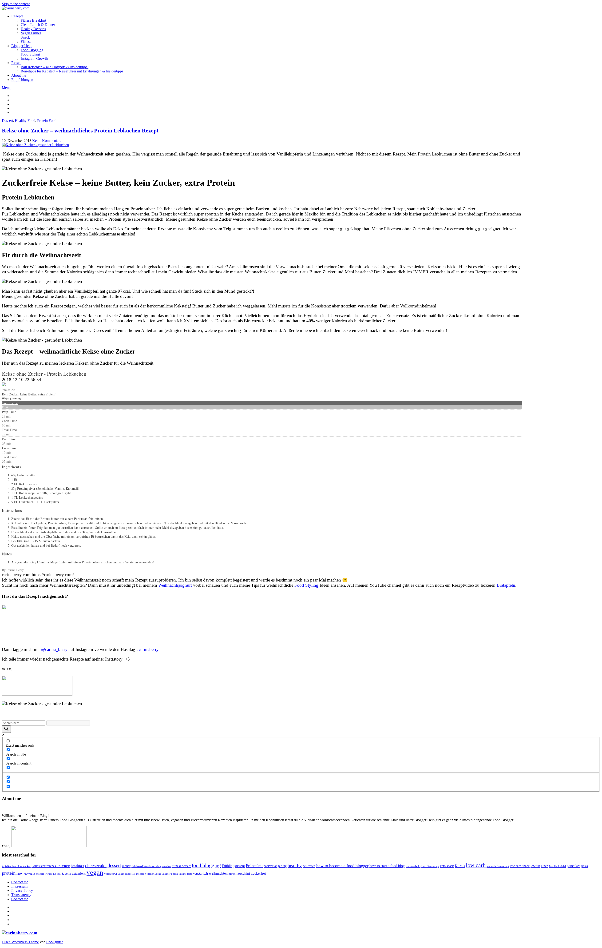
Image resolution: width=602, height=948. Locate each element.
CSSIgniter (54, 942)
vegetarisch (200, 873)
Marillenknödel (557, 866)
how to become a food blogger (342, 865)
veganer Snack (170, 873)
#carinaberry (147, 649)
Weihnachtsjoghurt (175, 585)
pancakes (573, 866)
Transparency (21, 895)
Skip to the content (16, 4)
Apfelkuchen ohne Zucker (16, 866)
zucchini (244, 873)
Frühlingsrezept (233, 866)
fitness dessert (181, 866)
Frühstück (254, 865)
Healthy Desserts (33, 29)
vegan (95, 872)
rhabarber (41, 873)
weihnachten (218, 873)
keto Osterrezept (430, 866)
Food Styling (30, 54)
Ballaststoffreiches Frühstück (51, 866)
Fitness (26, 42)
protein (9, 873)
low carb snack (520, 866)
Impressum (19, 886)
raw (19, 873)
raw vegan (29, 873)
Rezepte (17, 16)
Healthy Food (25, 121)
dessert (114, 865)
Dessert (7, 121)
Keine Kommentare (46, 141)
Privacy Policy (22, 890)
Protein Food (46, 121)
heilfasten (309, 866)
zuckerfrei (258, 873)
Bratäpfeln (506, 585)
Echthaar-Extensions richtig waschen (151, 866)
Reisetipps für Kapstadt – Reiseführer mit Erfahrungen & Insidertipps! (72, 71)
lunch (544, 866)
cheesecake (96, 865)
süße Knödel (54, 873)
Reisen (16, 63)
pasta (584, 866)
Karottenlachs (413, 866)
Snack (25, 37)
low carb (476, 865)
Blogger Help (21, 46)
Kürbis (460, 866)
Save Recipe (10, 403)
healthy (295, 865)
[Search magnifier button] (6, 729)
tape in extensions (74, 873)
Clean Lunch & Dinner (38, 25)
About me (18, 75)
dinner (126, 866)
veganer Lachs (153, 873)
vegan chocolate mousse (131, 873)
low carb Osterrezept (498, 866)
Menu (6, 88)
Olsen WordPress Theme (20, 942)
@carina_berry (54, 649)
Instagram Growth (34, 58)
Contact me (19, 882)
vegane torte (185, 873)
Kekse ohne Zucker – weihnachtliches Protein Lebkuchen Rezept (80, 130)
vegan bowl (110, 873)
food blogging (206, 865)
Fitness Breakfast (33, 20)
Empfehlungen (22, 80)
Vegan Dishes (31, 33)
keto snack (447, 866)
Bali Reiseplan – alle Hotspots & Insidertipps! (54, 67)
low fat (535, 866)
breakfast (77, 866)
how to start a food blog (387, 866)
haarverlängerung (275, 866)
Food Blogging (32, 50)
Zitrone (233, 873)
